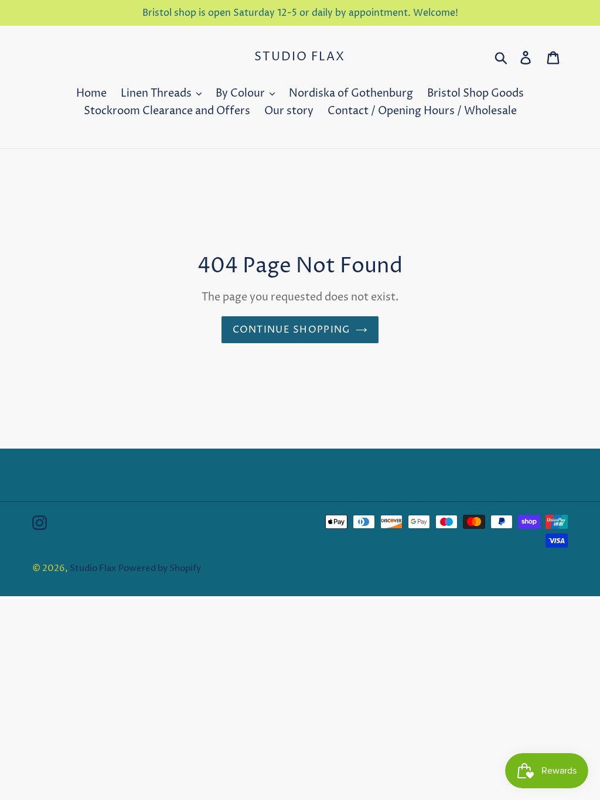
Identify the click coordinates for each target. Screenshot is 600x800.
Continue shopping (291, 329)
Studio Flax (299, 57)
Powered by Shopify (159, 568)
